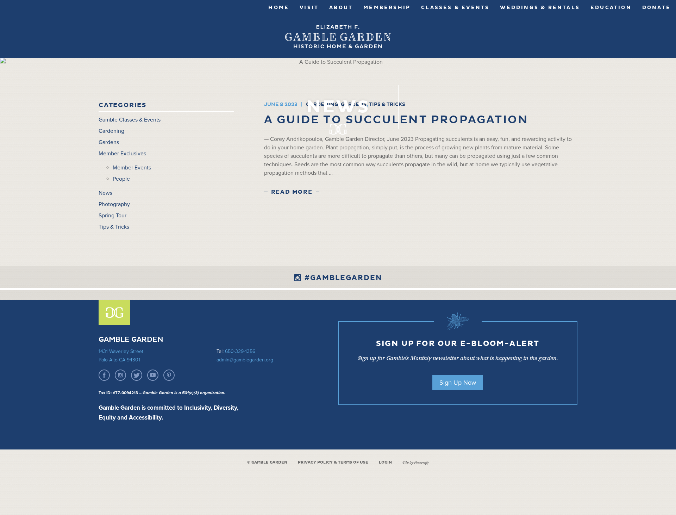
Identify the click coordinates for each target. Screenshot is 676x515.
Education (611, 7)
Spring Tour (112, 215)
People (121, 178)
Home (278, 7)
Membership (387, 7)
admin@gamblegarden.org (245, 360)
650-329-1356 (240, 351)
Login (385, 462)
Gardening (111, 131)
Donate (656, 7)
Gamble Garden (338, 37)
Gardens (109, 142)
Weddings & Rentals (540, 7)
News (105, 193)
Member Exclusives (122, 153)
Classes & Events (455, 7)
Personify (421, 462)
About (341, 7)
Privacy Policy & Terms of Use (333, 462)
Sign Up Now (457, 382)
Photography (114, 204)
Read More (291, 192)
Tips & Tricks (114, 226)
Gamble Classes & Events (130, 119)
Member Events (132, 167)
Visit (309, 7)
